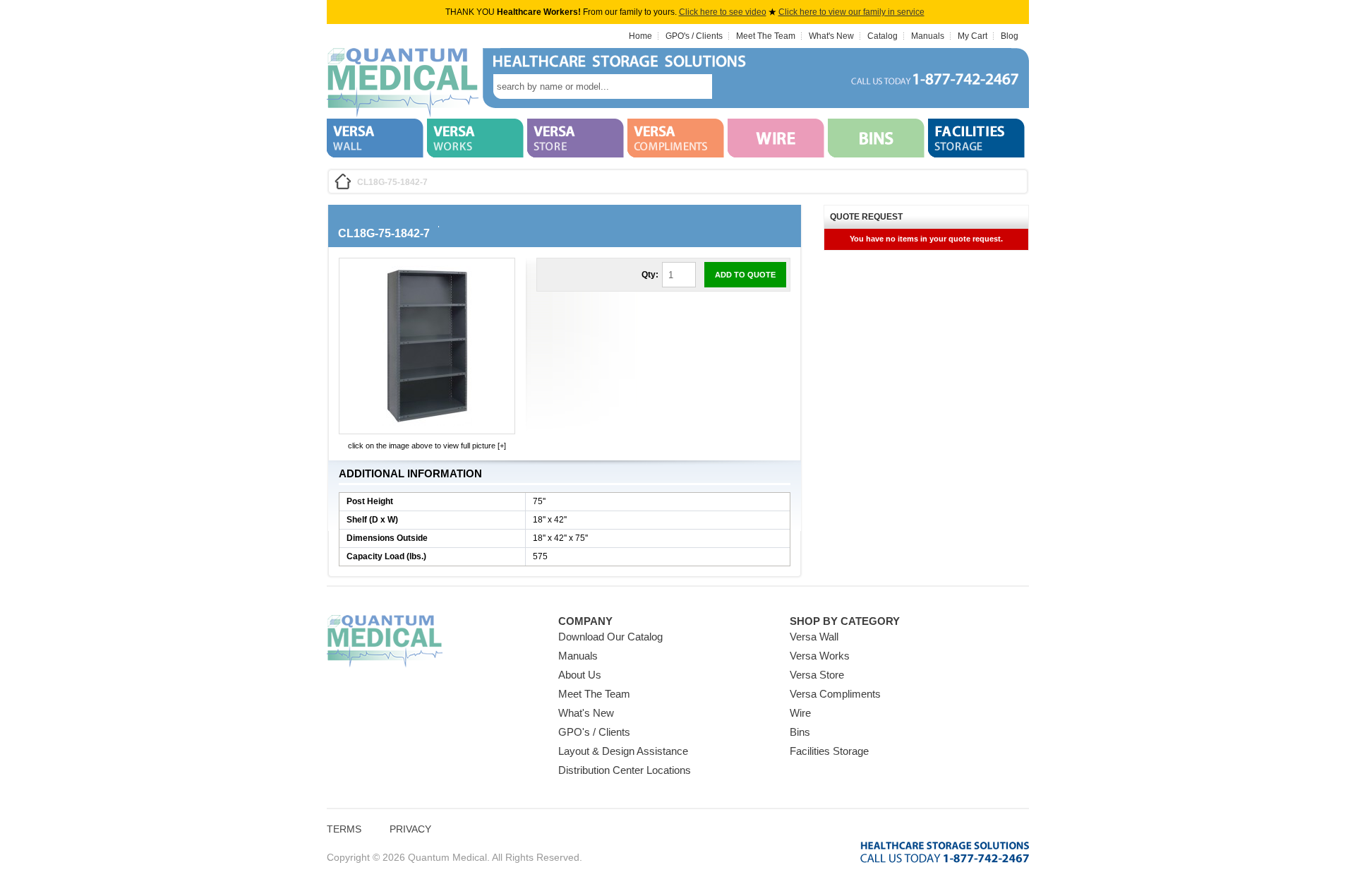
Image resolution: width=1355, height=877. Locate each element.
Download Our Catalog (610, 637)
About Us (579, 675)
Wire (800, 713)
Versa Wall (814, 637)
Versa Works (820, 656)
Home (640, 36)
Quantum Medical (384, 641)
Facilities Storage (829, 751)
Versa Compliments (835, 694)
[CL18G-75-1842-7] (427, 424)
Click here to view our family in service (851, 12)
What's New (831, 36)
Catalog (882, 36)
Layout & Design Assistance (623, 751)
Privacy (410, 829)
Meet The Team (765, 36)
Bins (800, 732)
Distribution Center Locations (624, 770)
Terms (344, 829)
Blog (1009, 36)
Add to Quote (745, 274)
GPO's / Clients (694, 36)
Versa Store (817, 675)
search (733, 86)
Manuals (927, 36)
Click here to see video (722, 12)
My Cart (972, 36)
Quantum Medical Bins (402, 83)
